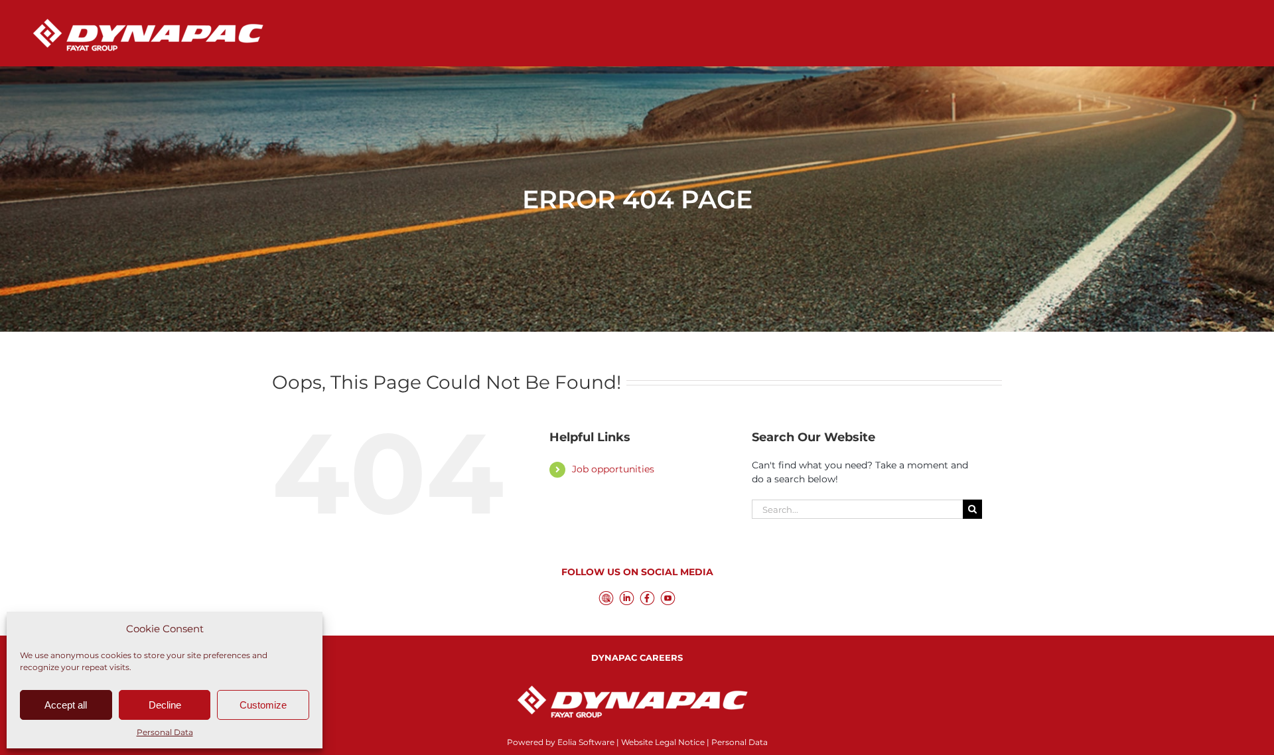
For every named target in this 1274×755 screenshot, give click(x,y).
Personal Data (165, 732)
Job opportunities (613, 469)
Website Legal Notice (663, 742)
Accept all (65, 705)
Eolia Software (585, 742)
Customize (263, 705)
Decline (165, 705)
